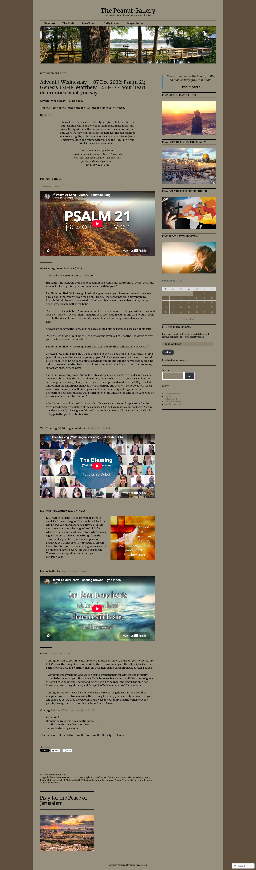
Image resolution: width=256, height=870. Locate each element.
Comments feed (172, 401)
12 (173, 302)
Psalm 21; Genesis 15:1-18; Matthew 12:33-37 (61, 780)
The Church (89, 23)
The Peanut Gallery (128, 10)
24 (212, 307)
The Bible (68, 23)
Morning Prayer (141, 777)
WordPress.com (172, 404)
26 (173, 312)
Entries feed (170, 399)
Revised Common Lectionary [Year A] (102, 780)
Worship (55, 783)
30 (204, 312)
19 (173, 307)
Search (165, 370)
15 (197, 302)
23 (204, 307)
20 (181, 307)
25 (166, 312)
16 (204, 302)
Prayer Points (135, 23)
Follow (168, 352)
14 (189, 302)
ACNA (53, 653)
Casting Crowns (77, 571)
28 (189, 312)
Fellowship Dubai (99, 428)
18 (166, 307)
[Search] (189, 375)
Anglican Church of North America (101, 777)
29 (197, 312)
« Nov (186, 319)
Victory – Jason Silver (55, 186)
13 (181, 302)
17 (212, 302)
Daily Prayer (111, 23)
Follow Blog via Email (177, 326)
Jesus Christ (126, 777)
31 (212, 312)
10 (212, 298)
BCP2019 (64, 653)
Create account (172, 393)
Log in (167, 396)
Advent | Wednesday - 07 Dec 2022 (65, 777)
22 (197, 307)
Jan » (192, 319)
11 (166, 302)
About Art (49, 23)
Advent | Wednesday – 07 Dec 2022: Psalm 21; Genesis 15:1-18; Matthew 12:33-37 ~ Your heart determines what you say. (92, 87)
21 (189, 307)
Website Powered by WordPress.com (128, 865)
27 (181, 312)
